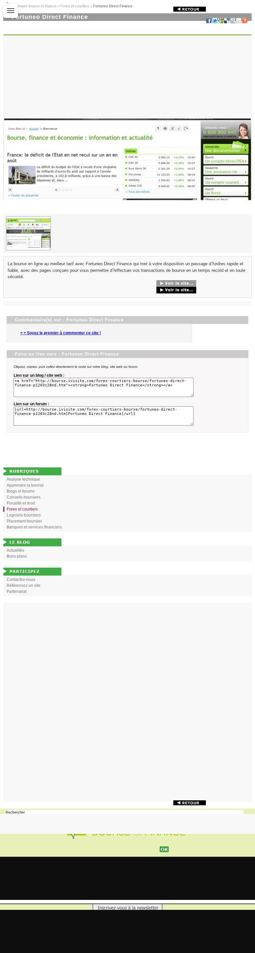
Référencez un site (24, 585)
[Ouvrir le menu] (10, 10)
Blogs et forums (21, 491)
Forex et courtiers (74, 6)
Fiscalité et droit (21, 503)
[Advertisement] (127, 702)
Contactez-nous (21, 579)
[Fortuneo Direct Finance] (127, 212)
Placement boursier (24, 521)
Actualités (15, 550)
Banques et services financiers (34, 527)
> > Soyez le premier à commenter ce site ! (60, 333)
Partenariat (17, 591)
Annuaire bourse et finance (34, 6)
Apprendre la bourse (25, 485)
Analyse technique (23, 479)
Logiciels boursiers (24, 515)
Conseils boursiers (24, 497)
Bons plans (17, 556)
